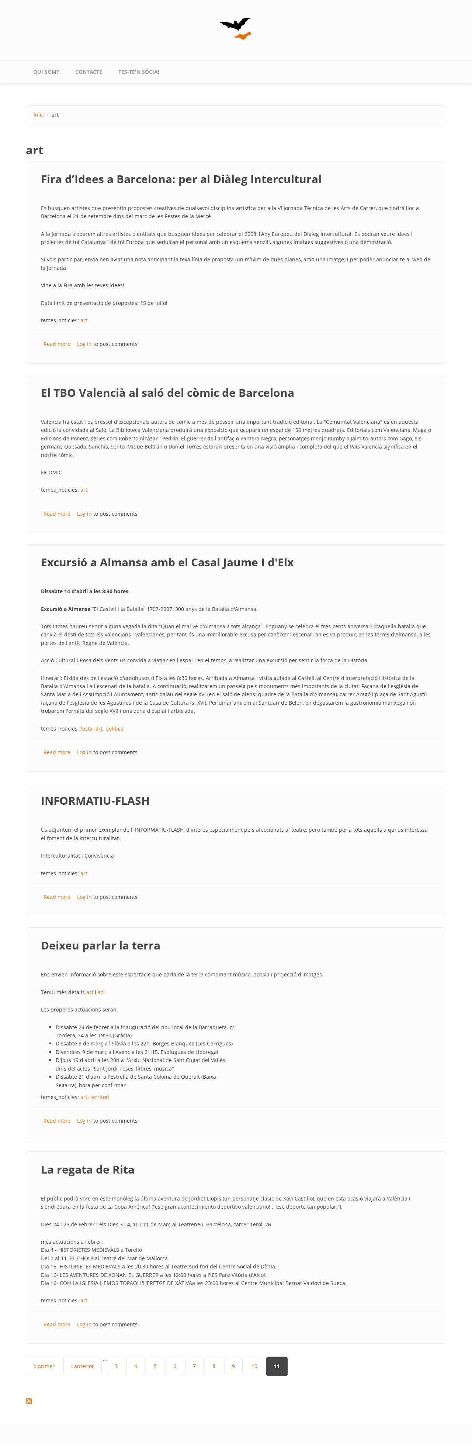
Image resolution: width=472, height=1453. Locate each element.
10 (254, 1366)
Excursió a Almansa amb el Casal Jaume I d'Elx (167, 562)
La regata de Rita (88, 1169)
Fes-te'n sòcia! (138, 71)
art (83, 320)
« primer (44, 1366)
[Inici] (236, 28)
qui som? (46, 71)
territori (100, 1096)
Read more (57, 343)
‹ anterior (82, 1366)
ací (89, 992)
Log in (84, 343)
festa (86, 728)
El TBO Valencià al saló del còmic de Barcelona (167, 392)
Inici (39, 114)
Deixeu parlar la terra (100, 945)
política (114, 728)
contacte (88, 71)
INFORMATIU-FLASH (95, 800)
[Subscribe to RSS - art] (236, 1401)
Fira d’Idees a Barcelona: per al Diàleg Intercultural (181, 178)
